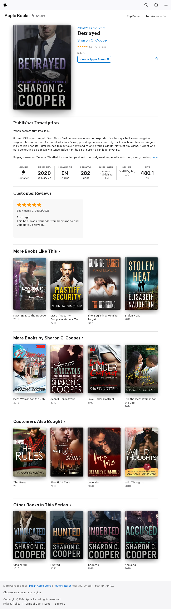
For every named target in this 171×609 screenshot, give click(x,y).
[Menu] (166, 5)
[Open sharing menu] (156, 59)
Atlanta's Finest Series (91, 28)
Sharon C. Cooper (92, 40)
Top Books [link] (134, 16)
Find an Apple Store (40, 585)
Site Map (60, 603)
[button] (146, 5)
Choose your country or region (22, 592)
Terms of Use (32, 603)
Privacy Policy (11, 603)
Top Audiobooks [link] (156, 16)
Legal (47, 603)
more (154, 157)
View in (93, 59)
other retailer (63, 585)
